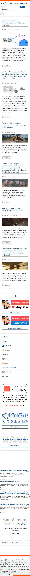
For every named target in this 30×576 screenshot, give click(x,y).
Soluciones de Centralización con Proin (9, 481)
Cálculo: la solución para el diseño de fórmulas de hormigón (14, 504)
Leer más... (7, 65)
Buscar (22, 7)
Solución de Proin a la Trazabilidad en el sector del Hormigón (13, 23)
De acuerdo (3, 574)
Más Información (15, 427)
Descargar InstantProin (15, 328)
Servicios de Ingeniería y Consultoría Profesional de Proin (14, 470)
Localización (15, 533)
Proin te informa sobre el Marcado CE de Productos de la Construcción (14, 125)
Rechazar (10, 574)
